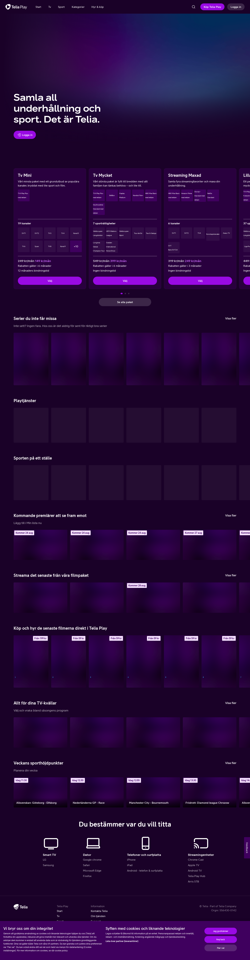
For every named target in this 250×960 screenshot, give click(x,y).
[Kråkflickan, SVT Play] (40, 732)
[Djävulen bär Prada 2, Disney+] (40, 597)
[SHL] (31, 482)
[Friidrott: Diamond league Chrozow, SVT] (210, 792)
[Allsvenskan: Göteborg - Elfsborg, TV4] (40, 792)
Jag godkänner (220, 931)
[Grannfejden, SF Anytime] (219, 661)
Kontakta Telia (99, 910)
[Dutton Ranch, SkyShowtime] (181, 359)
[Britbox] (219, 425)
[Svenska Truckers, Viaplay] (153, 545)
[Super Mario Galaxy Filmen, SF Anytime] (106, 661)
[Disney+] (106, 425)
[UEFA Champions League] (181, 482)
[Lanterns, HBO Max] (143, 359)
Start (59, 910)
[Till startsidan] (16, 7)
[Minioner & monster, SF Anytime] (97, 545)
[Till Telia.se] (21, 907)
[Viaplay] (143, 425)
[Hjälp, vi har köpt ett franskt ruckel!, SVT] (40, 545)
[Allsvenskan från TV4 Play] (106, 482)
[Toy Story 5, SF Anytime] (31, 661)
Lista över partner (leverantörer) (122, 941)
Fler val (220, 948)
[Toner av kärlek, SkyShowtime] (210, 597)
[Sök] (193, 7)
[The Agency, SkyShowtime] (106, 359)
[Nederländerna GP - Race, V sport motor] (97, 792)
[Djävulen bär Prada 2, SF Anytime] (68, 661)
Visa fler (230, 318)
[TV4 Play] (31, 425)
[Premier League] (219, 482)
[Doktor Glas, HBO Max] (153, 597)
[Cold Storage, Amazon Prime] (97, 597)
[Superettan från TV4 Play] (143, 482)
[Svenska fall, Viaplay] (210, 545)
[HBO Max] (68, 425)
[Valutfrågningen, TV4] (97, 732)
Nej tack (220, 939)
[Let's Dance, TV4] (210, 732)
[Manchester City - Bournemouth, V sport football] (153, 792)
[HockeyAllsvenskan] (68, 482)
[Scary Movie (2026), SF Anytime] (143, 661)
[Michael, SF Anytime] (181, 661)
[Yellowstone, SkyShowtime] (219, 359)
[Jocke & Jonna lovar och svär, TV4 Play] (153, 732)
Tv (58, 916)
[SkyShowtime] (181, 425)
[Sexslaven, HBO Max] (68, 359)
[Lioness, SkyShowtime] (31, 359)
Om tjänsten (98, 916)
